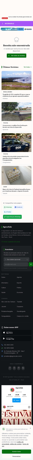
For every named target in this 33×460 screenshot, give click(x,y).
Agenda (19, 277)
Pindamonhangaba (7, 311)
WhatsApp (9, 207)
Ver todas (27, 67)
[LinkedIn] (23, 368)
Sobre (3, 277)
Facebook (19, 207)
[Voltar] (2, 24)
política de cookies (15, 444)
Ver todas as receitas (18, 55)
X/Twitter (8, 212)
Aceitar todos (16, 451)
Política (19, 287)
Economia (20, 292)
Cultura (3, 287)
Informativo (4, 283)
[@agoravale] (12, 390)
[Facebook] (10, 368)
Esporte (19, 283)
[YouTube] (18, 368)
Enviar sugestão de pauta (11, 241)
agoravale (10, 406)
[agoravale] (4, 408)
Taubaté (19, 301)
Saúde (3, 292)
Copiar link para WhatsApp (13, 216)
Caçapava (20, 306)
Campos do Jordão (23, 316)
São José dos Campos (8, 301)
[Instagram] (14, 368)
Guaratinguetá (21, 311)
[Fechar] (30, 428)
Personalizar (16, 456)
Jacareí (3, 306)
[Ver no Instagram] (29, 408)
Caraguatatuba (5, 316)
